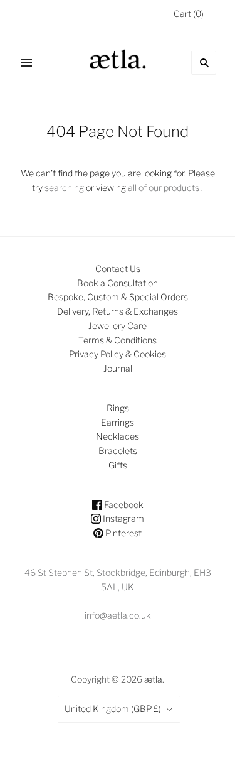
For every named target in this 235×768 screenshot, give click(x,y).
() (189, 13)
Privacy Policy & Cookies (117, 354)
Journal (117, 368)
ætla (153, 679)
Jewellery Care (117, 325)
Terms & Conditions (117, 340)
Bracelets (117, 450)
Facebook (123, 504)
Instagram (122, 518)
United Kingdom (113, 708)
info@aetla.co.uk (118, 615)
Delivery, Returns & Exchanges (117, 311)
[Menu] (26, 62)
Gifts (117, 465)
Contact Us (117, 268)
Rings (118, 408)
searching (64, 187)
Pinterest (122, 532)
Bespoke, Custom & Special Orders (118, 296)
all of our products (163, 187)
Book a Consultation (117, 283)
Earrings (117, 422)
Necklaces (117, 436)
